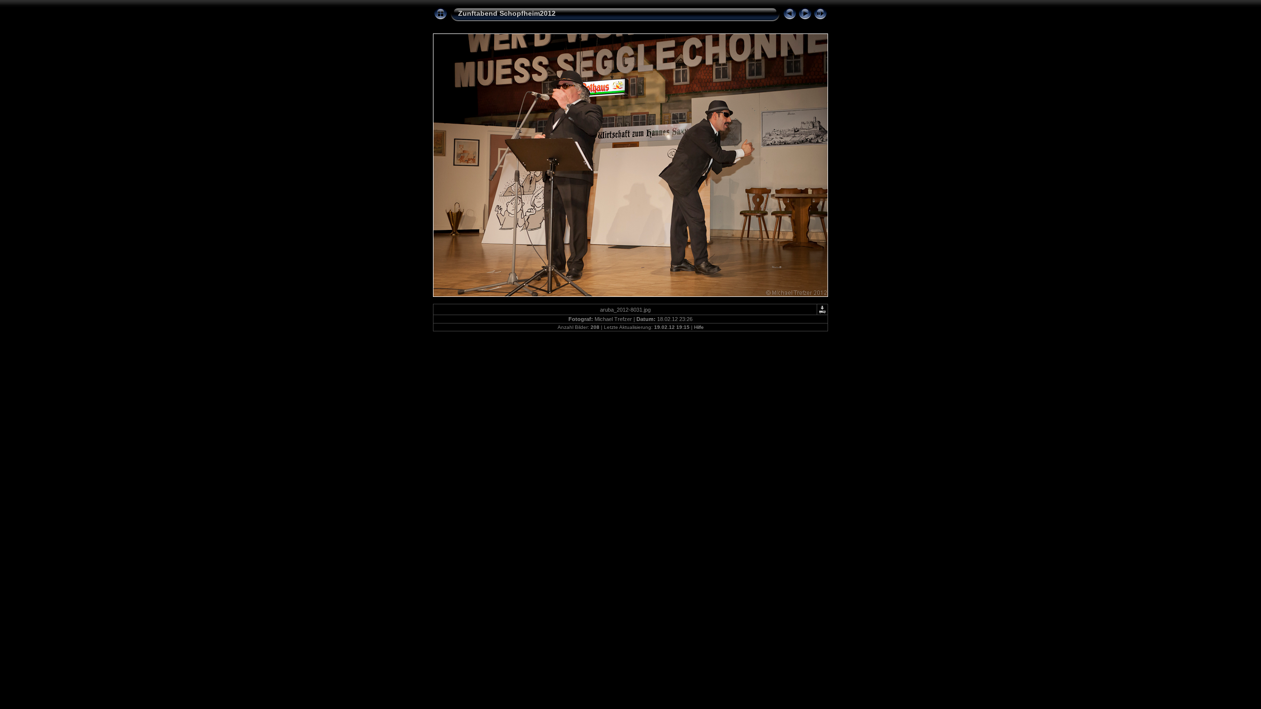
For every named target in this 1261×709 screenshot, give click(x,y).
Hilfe (699, 327)
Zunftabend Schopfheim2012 (507, 13)
